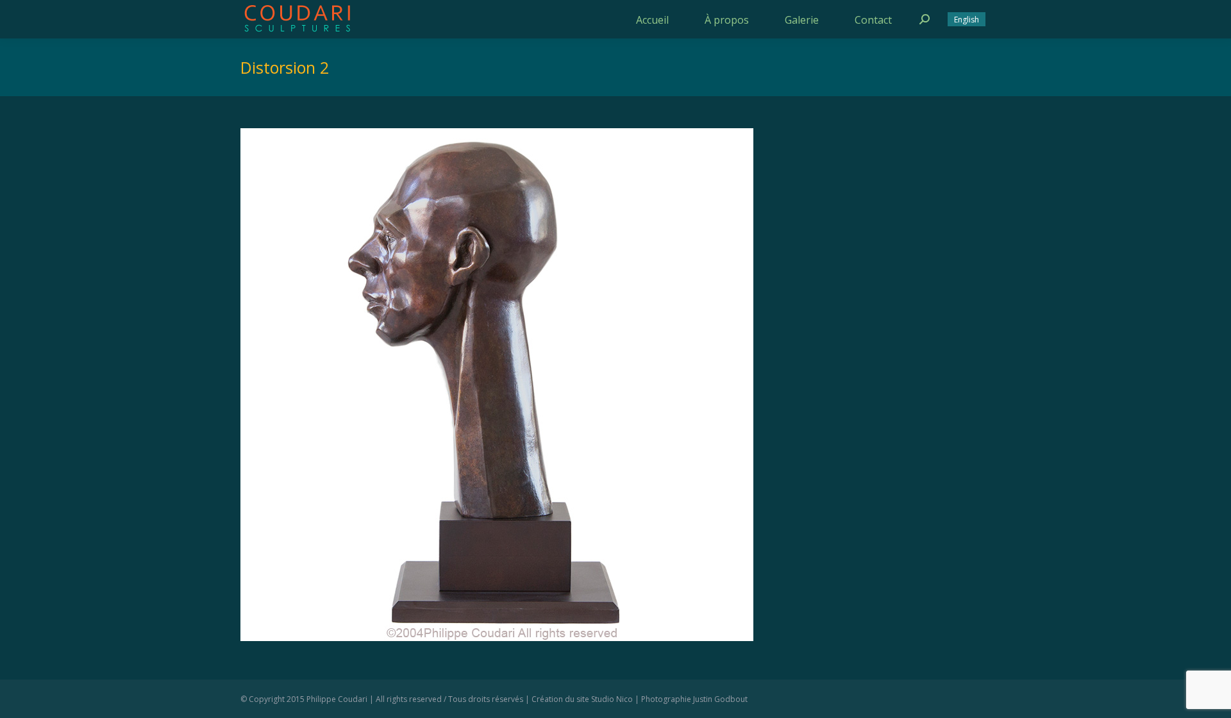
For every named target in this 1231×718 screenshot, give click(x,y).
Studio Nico (612, 699)
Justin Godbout (720, 699)
